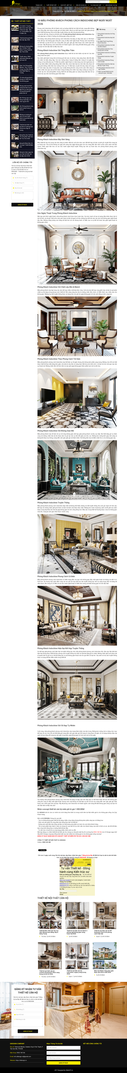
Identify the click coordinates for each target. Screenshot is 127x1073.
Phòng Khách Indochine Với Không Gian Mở (106, 53)
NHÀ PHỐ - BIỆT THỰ (66, 5)
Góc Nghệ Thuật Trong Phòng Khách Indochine (105, 42)
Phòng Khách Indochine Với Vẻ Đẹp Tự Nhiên (106, 68)
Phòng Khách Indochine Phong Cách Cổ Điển (106, 61)
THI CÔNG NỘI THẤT (96, 5)
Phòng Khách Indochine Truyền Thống (106, 57)
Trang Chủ (39, 5)
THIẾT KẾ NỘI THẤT (51, 5)
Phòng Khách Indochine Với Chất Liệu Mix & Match (106, 45)
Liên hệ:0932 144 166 (111, 5)
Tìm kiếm (113, 2)
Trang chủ (56, 11)
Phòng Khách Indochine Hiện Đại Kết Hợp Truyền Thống (106, 64)
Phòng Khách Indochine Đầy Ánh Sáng (106, 38)
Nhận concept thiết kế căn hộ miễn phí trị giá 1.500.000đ (105, 72)
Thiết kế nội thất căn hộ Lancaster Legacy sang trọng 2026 (76, 972)
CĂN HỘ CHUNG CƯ (81, 5)
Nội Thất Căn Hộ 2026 (68, 11)
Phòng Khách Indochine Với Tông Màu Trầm (106, 34)
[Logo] (18, 3)
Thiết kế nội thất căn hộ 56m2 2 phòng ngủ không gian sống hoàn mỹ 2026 (77, 932)
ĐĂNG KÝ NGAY (22, 204)
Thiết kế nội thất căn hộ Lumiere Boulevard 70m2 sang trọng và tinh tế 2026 (49, 972)
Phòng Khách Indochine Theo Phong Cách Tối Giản (105, 49)
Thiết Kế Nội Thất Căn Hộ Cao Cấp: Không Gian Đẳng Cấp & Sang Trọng (48, 932)
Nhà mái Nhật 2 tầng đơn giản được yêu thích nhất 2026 (104, 971)
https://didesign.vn (21, 1060)
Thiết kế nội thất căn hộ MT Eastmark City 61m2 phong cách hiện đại (103, 932)
